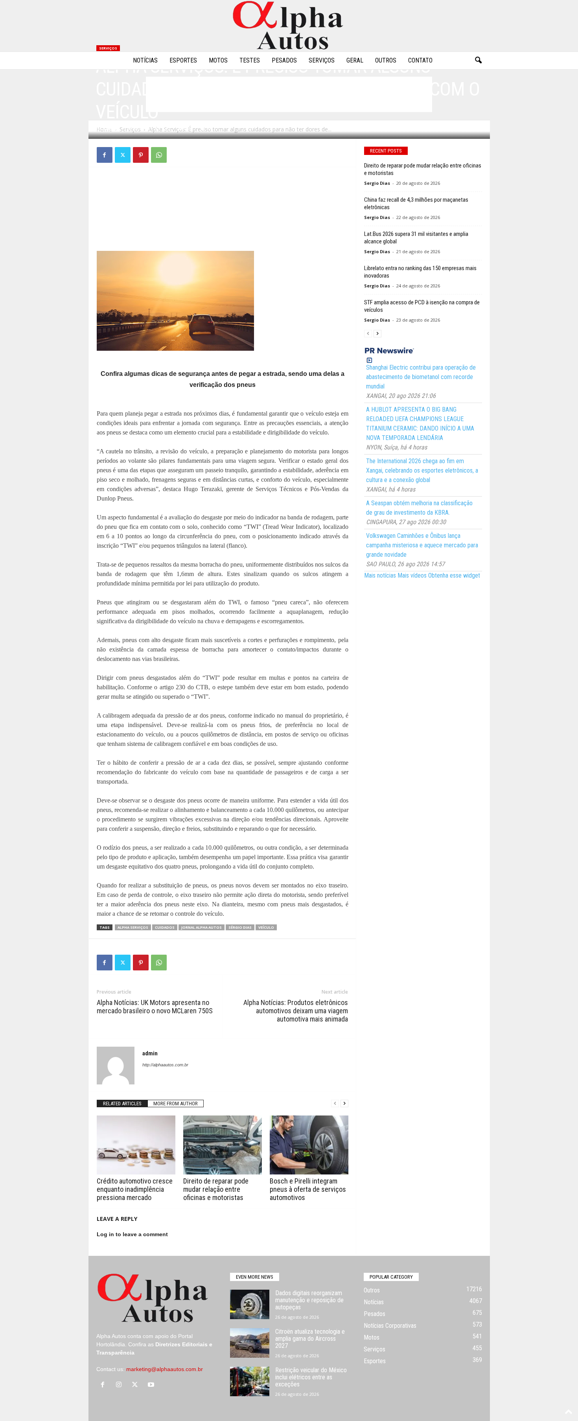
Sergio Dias (377, 183)
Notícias (145, 60)
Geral (354, 60)
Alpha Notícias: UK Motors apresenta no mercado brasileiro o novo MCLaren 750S (155, 1006)
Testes (249, 60)
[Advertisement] (223, 192)
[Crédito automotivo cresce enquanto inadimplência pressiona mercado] (136, 1144)
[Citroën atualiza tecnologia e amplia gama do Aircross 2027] (249, 1343)
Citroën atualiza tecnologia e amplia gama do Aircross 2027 (310, 1338)
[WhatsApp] (159, 155)
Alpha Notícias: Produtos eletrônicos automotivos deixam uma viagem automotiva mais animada (295, 1010)
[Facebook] (104, 155)
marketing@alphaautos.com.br (164, 1369)
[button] (478, 60)
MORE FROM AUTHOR (175, 1103)
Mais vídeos (412, 575)
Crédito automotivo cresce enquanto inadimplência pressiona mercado (135, 1189)
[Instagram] (120, 1385)
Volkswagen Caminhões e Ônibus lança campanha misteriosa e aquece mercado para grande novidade (422, 545)
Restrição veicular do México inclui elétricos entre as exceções (311, 1377)
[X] (123, 155)
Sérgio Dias (240, 927)
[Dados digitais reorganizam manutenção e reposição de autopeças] (249, 1304)
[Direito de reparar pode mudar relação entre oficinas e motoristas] (222, 1144)
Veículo (266, 927)
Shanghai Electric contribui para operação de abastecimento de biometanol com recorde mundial (421, 377)
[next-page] (344, 1103)
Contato (420, 60)
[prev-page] (335, 1103)
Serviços (322, 60)
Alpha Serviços (133, 927)
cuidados (165, 927)
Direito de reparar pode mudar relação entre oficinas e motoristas (216, 1189)
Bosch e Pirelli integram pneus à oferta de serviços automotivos (308, 1189)
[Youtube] (152, 1385)
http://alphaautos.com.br (165, 1064)
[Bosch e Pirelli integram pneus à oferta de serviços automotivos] (309, 1144)
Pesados (284, 60)
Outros (385, 60)
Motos (218, 60)
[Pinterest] (141, 155)
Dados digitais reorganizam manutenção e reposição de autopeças (309, 1300)
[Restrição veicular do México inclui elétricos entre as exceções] (249, 1381)
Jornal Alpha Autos (201, 927)
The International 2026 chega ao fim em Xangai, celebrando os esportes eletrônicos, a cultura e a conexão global (422, 470)
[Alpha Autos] (289, 26)
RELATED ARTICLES (122, 1103)
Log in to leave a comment (132, 1234)
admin (110, 129)
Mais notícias (380, 575)
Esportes (183, 60)
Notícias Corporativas (390, 1325)
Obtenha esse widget (454, 575)
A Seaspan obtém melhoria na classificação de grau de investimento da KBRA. (419, 507)
